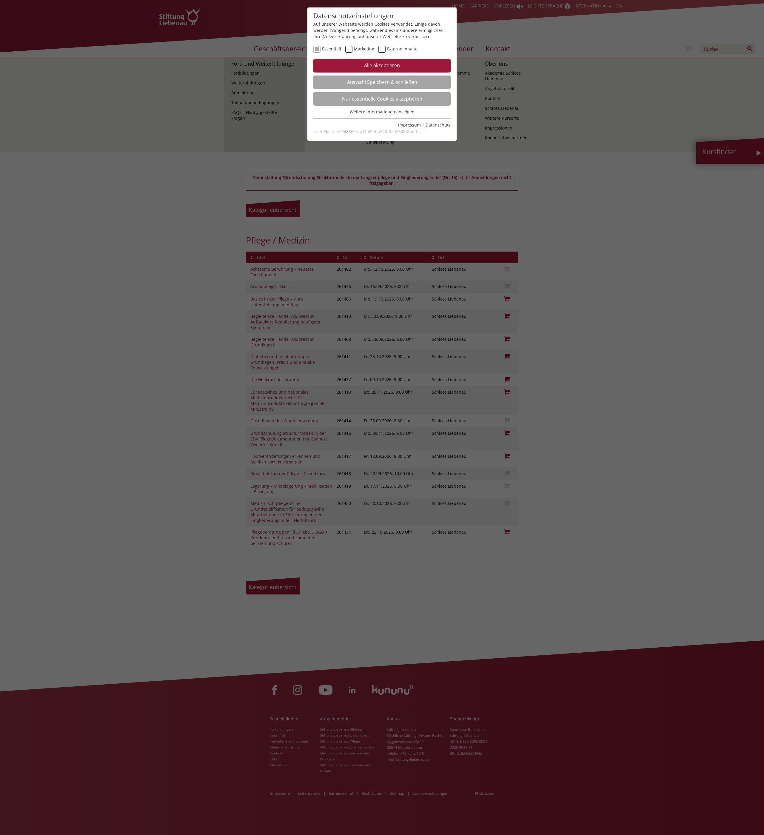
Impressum (409, 125)
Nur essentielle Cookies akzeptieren (382, 98)
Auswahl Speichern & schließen (382, 82)
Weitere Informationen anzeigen (382, 112)
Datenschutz (438, 125)
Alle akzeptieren (382, 65)
